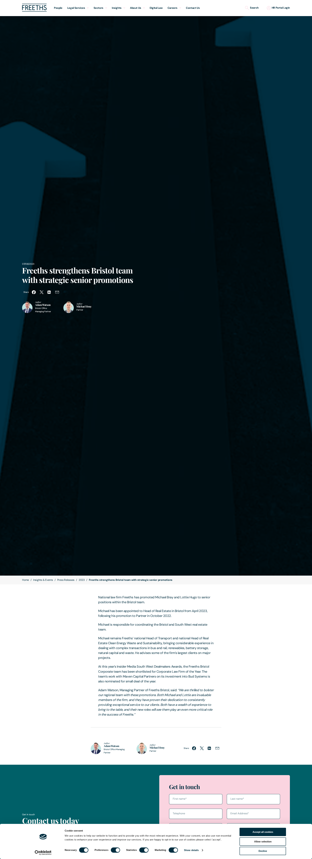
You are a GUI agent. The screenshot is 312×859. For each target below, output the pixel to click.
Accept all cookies (263, 832)
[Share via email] (57, 292)
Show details (191, 850)
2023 (82, 580)
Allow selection (263, 841)
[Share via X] (42, 292)
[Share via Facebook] (34, 292)
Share (26, 292)
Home (25, 580)
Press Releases (66, 580)
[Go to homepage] (34, 10)
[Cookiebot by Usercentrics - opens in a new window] (43, 852)
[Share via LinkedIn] (49, 292)
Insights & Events (43, 580)
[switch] (115, 850)
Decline (263, 851)
